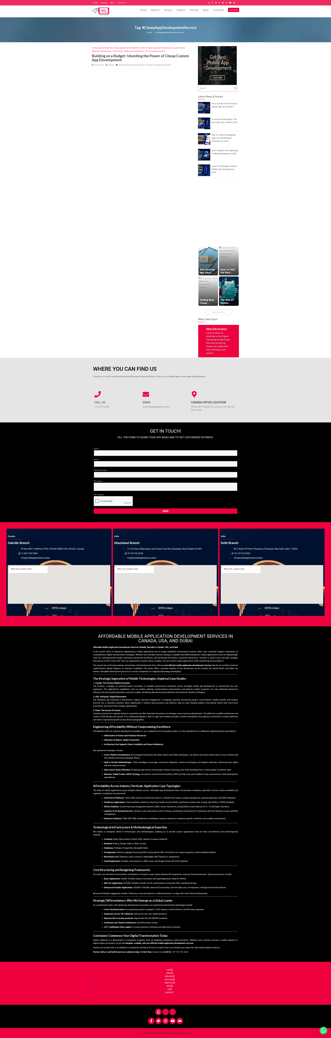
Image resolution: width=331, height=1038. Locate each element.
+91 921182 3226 (180, 953)
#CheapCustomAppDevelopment (158, 65)
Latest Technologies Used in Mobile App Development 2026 (224, 169)
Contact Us (122, 3)
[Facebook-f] (151, 1021)
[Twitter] (158, 1021)
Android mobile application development (156, 48)
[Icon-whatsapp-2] (165, 1012)
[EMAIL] (146, 395)
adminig (111, 65)
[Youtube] (172, 1021)
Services (104, 3)
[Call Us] (97, 395)
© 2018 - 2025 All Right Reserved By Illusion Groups (165, 1033)
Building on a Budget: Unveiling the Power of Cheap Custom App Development (140, 58)
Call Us (99, 403)
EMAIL (147, 403)
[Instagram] (165, 1021)
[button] (323, 1002)
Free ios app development (155, 51)
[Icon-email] (172, 1012)
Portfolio (194, 10)
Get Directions (59, 608)
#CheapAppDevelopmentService (131, 65)
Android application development (126, 48)
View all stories (218, 312)
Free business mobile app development (128, 51)
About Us (155, 10)
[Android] (179, 1021)
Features (181, 10)
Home (95, 3)
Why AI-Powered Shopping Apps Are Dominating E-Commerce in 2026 (223, 137)
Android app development (102, 48)
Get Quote (234, 10)
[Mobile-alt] (158, 1012)
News (112, 3)
